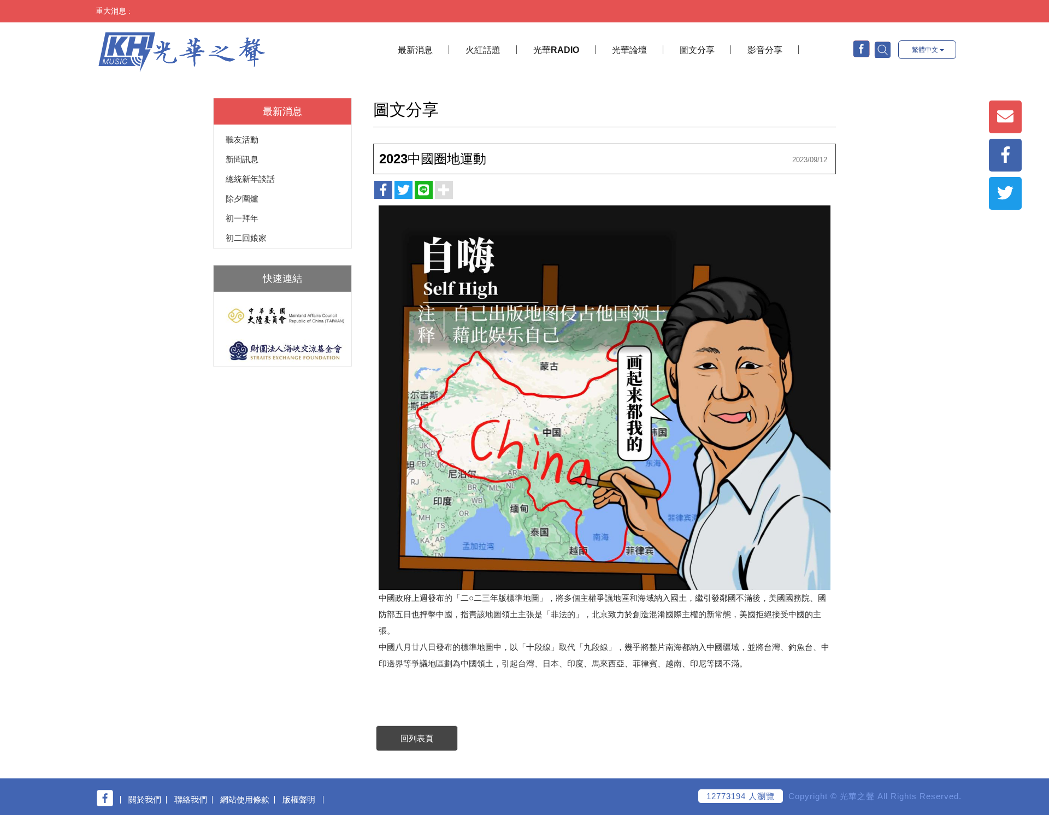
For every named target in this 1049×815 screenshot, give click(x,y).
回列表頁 (416, 738)
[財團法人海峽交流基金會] (282, 350)
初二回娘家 (246, 238)
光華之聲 (182, 51)
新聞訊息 (242, 159)
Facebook (861, 49)
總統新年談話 (250, 179)
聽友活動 (242, 139)
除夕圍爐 (242, 198)
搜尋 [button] (882, 49)
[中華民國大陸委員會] (282, 316)
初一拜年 (242, 218)
